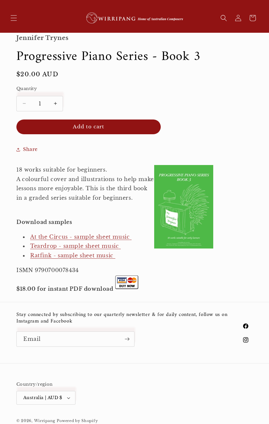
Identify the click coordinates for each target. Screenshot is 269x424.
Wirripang (44, 420)
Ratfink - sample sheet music (72, 255)
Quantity (26, 88)
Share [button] (30, 149)
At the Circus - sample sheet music (80, 236)
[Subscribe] (127, 339)
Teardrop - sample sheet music (74, 246)
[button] (14, 18)
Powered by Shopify (77, 420)
